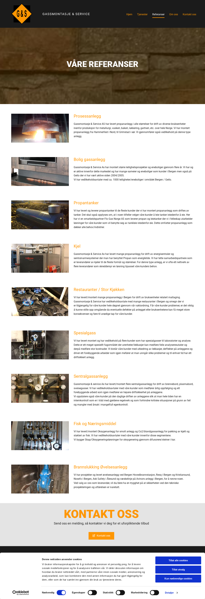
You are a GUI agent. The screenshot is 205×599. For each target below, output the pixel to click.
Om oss (173, 14)
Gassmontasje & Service (66, 14)
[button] (101, 536)
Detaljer (169, 592)
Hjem (129, 14)
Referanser (158, 14)
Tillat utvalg (178, 569)
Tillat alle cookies (178, 560)
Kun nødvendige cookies (178, 578)
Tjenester (142, 14)
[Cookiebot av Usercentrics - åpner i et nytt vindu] (21, 592)
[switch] (92, 592)
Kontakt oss (189, 14)
